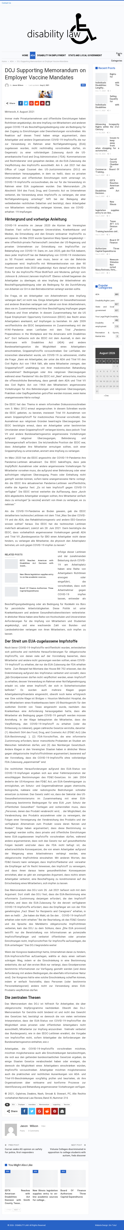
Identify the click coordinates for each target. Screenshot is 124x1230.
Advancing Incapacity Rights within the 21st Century (107, 127)
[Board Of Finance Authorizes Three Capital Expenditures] (11, 592)
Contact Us (6, 3)
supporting (56, 1104)
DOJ (13, 1104)
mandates (32, 1104)
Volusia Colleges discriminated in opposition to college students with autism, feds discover (67, 1152)
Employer (21, 1104)
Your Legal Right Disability (106, 316)
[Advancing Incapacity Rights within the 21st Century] (101, 119)
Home (25, 55)
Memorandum (44, 1104)
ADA (33, 55)
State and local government (85, 55)
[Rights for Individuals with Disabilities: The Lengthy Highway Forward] (101, 77)
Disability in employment (51, 55)
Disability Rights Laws (105, 300)
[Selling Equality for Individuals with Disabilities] (101, 99)
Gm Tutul (112, 1225)
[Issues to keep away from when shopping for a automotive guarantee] (101, 141)
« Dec (106, 395)
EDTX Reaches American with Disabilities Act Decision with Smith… (36, 563)
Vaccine (67, 1104)
